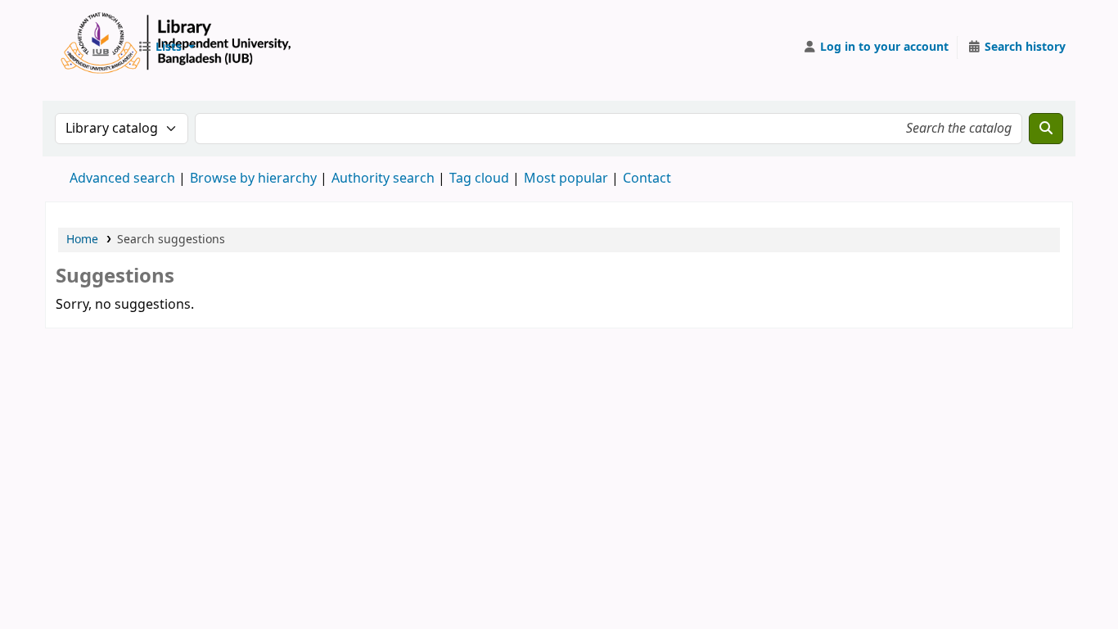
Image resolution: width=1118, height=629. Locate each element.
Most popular (566, 178)
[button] (166, 47)
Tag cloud (479, 178)
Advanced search (122, 178)
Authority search (383, 178)
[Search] (1046, 128)
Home (82, 239)
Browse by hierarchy (253, 178)
